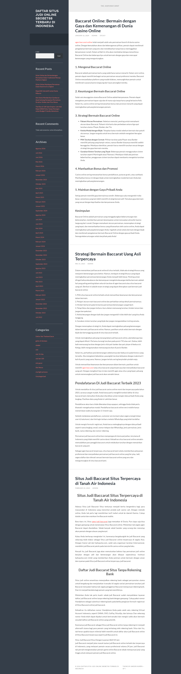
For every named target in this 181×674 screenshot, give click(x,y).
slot (37, 350)
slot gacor (39, 363)
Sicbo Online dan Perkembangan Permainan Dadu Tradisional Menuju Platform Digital (48, 77)
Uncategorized (41, 376)
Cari (37, 52)
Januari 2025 (40, 206)
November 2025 (41, 180)
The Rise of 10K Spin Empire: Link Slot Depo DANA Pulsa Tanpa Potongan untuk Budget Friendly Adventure (49, 109)
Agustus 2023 (40, 268)
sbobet (38, 345)
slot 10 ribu (39, 354)
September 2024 (41, 211)
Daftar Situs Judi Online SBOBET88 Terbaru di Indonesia (47, 18)
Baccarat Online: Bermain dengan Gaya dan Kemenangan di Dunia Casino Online (105, 25)
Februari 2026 (40, 171)
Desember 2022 (41, 304)
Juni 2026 (39, 157)
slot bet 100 (40, 359)
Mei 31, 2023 (80, 264)
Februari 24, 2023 (82, 488)
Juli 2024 (39, 219)
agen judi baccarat (99, 521)
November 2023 (41, 255)
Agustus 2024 (40, 215)
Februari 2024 (40, 242)
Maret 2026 (40, 166)
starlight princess (42, 372)
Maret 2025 (40, 197)
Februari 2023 (40, 295)
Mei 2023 (39, 282)
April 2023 (39, 286)
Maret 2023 (40, 290)
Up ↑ (124, 668)
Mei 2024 (39, 228)
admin (94, 35)
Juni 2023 (39, 277)
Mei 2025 (39, 188)
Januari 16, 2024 (82, 35)
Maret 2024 (40, 237)
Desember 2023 (41, 250)
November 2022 (41, 308)
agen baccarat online (83, 42)
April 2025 (39, 193)
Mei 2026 (39, 162)
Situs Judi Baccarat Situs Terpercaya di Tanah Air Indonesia (107, 481)
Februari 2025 (40, 202)
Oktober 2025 (41, 184)
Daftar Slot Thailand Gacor (45, 336)
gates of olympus (41, 341)
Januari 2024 (40, 246)
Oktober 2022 (41, 313)
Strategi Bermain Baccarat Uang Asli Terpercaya (108, 256)
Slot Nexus (39, 367)
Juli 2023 (39, 273)
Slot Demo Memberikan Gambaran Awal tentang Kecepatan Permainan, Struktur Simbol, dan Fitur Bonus (48, 100)
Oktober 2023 (41, 259)
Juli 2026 (39, 153)
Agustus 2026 (40, 148)
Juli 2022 (39, 317)
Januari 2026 (40, 175)
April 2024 (39, 233)
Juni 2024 (39, 224)
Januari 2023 (40, 299)
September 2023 (41, 264)
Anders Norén (137, 666)
